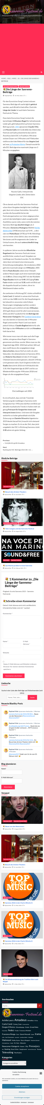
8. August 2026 (18, 829)
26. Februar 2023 (18, 568)
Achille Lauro (8, 1020)
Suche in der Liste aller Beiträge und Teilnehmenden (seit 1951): (22, 691)
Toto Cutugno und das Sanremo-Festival (19, 529)
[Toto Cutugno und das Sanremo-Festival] (22, 512)
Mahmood (6, 1040)
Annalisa (30, 1020)
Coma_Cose (17, 1024)
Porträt (21, 523)
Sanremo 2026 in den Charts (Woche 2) (19, 941)
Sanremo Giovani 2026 (20, 821)
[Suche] (39, 1005)
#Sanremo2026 (14, 744)
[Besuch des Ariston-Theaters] (22, 475)
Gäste (32, 1034)
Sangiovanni (23, 1049)
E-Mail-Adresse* (7, 777)
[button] (41, 1073)
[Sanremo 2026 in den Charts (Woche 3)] (22, 886)
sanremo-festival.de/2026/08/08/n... (21, 714)
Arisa (36, 1020)
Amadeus (20, 1020)
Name (5, 641)
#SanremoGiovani (29, 716)
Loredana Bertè (23, 1037)
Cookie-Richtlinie (15, 1102)
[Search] (41, 72)
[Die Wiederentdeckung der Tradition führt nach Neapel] (22, 963)
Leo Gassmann (9, 1037)
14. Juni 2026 (17, 494)
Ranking (7, 1049)
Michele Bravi (5, 1043)
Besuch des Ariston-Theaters (15, 492)
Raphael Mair (8, 95)
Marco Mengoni (25, 1040)
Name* (3, 769)
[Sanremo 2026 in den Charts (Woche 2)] (22, 925)
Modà (11, 1043)
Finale (17, 1030)
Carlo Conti (7, 1024)
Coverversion (25, 1024)
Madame (30, 1037)
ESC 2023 (6, 560)
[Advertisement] (22, 46)
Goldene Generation (33, 317)
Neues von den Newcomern (14, 826)
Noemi (22, 1046)
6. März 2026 (17, 943)
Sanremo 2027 (8, 821)
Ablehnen (22, 1092)
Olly (26, 1046)
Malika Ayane (16, 1040)
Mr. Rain (16, 1043)
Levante (17, 1037)
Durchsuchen (8, 999)
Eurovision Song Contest (10, 86)
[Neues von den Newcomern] (22, 810)
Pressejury (34, 1046)
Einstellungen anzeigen (22, 1097)
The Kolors (18, 1053)
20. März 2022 (19, 95)
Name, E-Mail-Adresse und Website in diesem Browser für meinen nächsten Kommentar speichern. (19, 666)
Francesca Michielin (25, 1030)
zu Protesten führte (17, 144)
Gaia (17, 1034)
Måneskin (23, 1043)
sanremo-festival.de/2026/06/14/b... (21, 740)
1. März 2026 (17, 984)
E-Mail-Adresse (26, 642)
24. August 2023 (18, 531)
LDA (3, 1037)
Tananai (39, 1049)
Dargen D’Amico (8, 1027)
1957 (17, 127)
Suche (32, 697)
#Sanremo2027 (14, 718)
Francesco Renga (8, 1034)
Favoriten (4, 1030)
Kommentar (7, 613)
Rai (3, 1049)
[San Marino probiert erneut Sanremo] (22, 549)
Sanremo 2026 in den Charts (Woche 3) (19, 903)
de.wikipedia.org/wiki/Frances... (19, 726)
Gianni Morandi (25, 1034)
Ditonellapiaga (20, 1027)
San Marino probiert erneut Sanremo (18, 565)
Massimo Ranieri (35, 1040)
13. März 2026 (18, 905)
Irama (38, 1034)
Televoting (7, 1052)
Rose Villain (15, 1049)
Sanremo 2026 (8, 897)
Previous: (14, 441)
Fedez (11, 1030)
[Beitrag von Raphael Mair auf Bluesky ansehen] (22, 753)
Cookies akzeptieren (22, 1086)
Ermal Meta (34, 1027)
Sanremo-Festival (24, 86)
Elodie (27, 1027)
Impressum (24, 1102)
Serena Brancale (32, 1049)
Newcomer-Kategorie (10, 1046)
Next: (17, 448)
